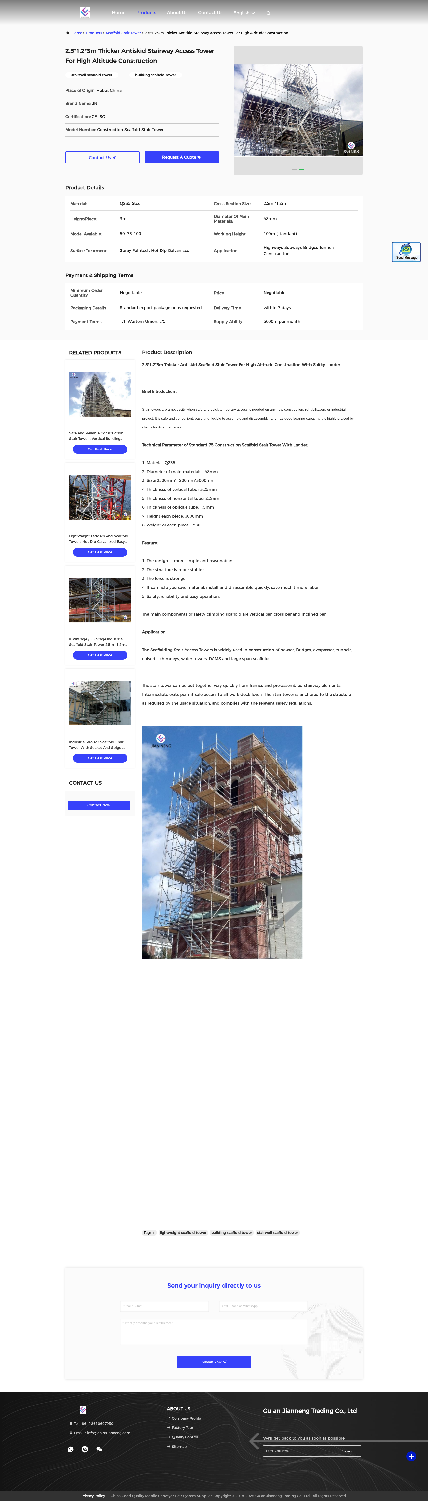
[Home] (85, 12)
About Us (177, 12)
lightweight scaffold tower (183, 1232)
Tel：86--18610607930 (93, 1423)
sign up (348, 1451)
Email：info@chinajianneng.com (101, 1433)
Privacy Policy (93, 1496)
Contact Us (210, 12)
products (94, 33)
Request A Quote (179, 157)
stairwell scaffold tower (277, 1232)
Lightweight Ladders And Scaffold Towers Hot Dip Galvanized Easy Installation (98, 541)
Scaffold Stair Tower (123, 33)
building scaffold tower (231, 1232)
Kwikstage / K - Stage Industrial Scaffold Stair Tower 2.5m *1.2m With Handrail (97, 644)
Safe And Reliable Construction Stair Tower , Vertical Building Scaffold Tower (96, 438)
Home (119, 12)
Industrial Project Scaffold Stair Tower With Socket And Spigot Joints (96, 747)
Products (146, 12)
